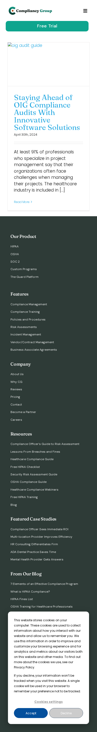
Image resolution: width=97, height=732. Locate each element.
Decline (66, 713)
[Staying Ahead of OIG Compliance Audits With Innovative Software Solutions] (48, 64)
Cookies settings (48, 702)
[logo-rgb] (31, 9)
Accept (31, 713)
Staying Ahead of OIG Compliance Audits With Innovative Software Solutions (47, 112)
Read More (22, 202)
